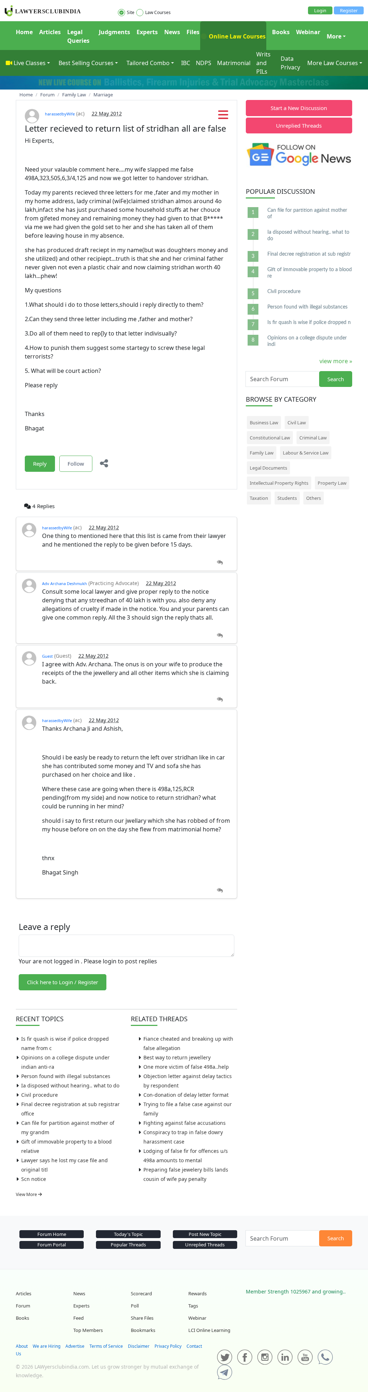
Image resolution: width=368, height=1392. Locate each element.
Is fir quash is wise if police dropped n (309, 322)
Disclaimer (139, 1346)
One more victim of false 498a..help (186, 1066)
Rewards (197, 1293)
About (22, 1346)
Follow (76, 463)
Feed (78, 1318)
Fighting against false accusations (184, 1122)
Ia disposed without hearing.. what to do (70, 1085)
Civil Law (297, 422)
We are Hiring (46, 1346)
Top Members (88, 1330)
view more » (335, 361)
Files (193, 32)
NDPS (203, 63)
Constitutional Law (270, 437)
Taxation (259, 498)
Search (335, 379)
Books (281, 32)
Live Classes (30, 63)
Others (313, 498)
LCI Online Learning (209, 1330)
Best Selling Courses (86, 63)
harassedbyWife (60, 114)
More (334, 36)
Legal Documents (268, 468)
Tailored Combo (148, 63)
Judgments (114, 32)
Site (130, 12)
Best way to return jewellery (177, 1057)
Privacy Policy (168, 1346)
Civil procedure (39, 1094)
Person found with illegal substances (65, 1076)
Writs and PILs (263, 63)
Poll (135, 1305)
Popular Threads (128, 1244)
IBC (185, 63)
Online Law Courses (236, 36)
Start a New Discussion (299, 107)
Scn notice (33, 1179)
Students (287, 498)
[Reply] (219, 562)
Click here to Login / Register (62, 982)
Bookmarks (143, 1330)
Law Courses (158, 12)
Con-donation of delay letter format (186, 1094)
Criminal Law (313, 437)
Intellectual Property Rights (279, 483)
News (172, 32)
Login (320, 10)
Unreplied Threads (299, 125)
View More (27, 1194)
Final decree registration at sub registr (309, 254)
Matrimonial (233, 63)
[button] (223, 117)
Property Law (332, 483)
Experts (147, 32)
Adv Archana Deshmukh (64, 583)
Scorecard (141, 1293)
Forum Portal (51, 1244)
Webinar (308, 32)
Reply (40, 463)
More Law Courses (332, 63)
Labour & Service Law (305, 452)
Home (24, 32)
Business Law (264, 422)
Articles (50, 32)
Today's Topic (128, 1234)
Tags (193, 1305)
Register (349, 10)
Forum (23, 1305)
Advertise (74, 1346)
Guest (47, 656)
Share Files (142, 1318)
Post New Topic (205, 1234)
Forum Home (51, 1234)
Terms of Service (106, 1346)
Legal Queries (78, 36)
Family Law (261, 452)
